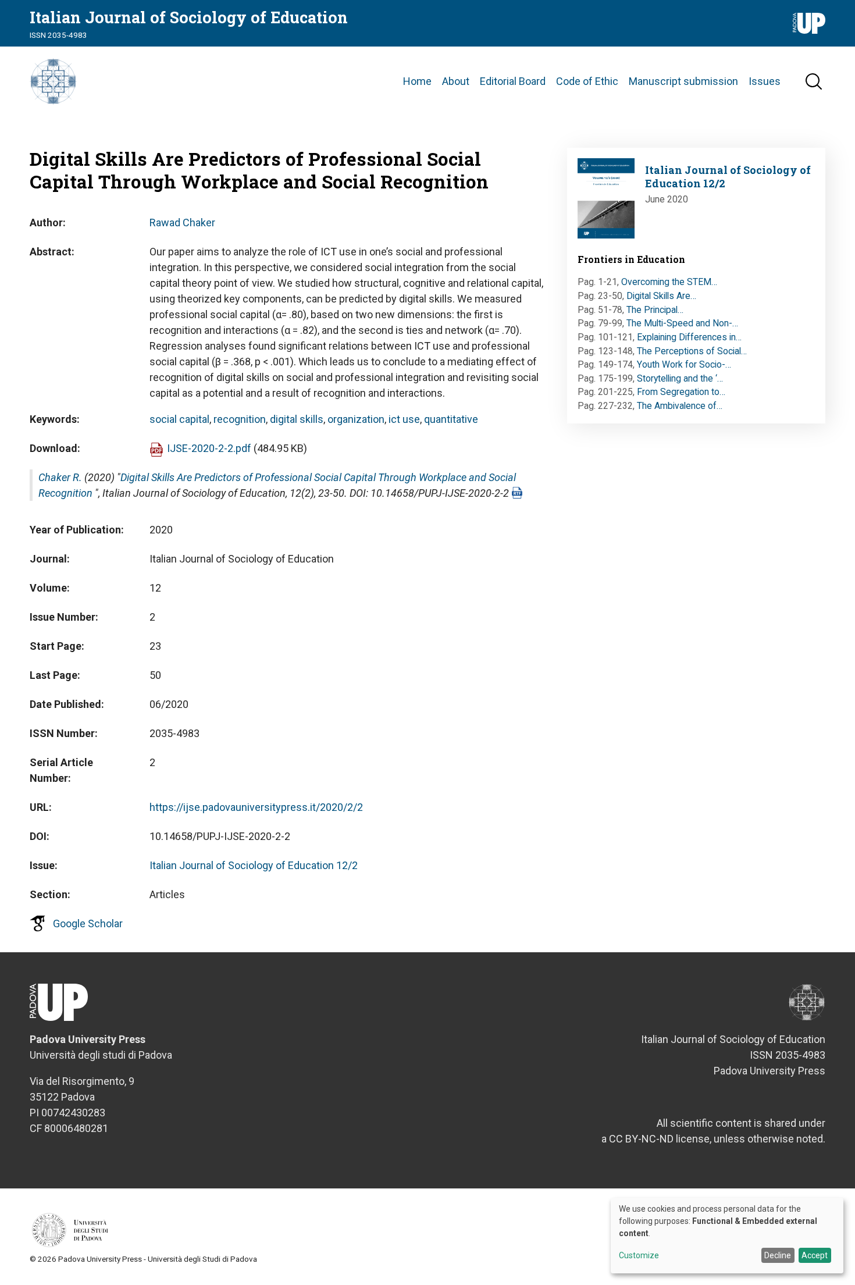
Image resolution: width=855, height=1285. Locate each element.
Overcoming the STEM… (669, 281)
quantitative (451, 419)
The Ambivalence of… (679, 405)
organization (355, 419)
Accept (814, 1255)
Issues (765, 81)
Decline (777, 1255)
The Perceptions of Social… (692, 351)
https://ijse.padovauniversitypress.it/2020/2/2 (256, 807)
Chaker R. (60, 477)
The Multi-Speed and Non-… (682, 323)
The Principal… (654, 309)
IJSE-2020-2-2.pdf (209, 448)
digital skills (296, 419)
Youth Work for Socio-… (684, 364)
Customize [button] (639, 1255)
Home (417, 81)
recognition (239, 419)
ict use (404, 419)
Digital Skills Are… (661, 295)
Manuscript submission (683, 81)
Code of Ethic (587, 81)
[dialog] (727, 1235)
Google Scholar (88, 923)
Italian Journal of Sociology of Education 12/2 (253, 865)
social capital (179, 419)
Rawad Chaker (182, 222)
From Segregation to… (681, 391)
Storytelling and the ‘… (680, 378)
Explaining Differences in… (689, 337)
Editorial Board (513, 81)
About (455, 81)
